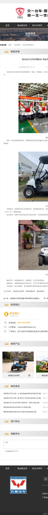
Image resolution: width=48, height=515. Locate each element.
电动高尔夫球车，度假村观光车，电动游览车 (29, 291)
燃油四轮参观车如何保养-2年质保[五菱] (17, 407)
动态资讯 (17, 45)
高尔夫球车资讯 (28, 45)
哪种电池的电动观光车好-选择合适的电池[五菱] (20, 412)
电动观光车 (22, 25)
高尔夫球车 (37, 25)
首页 (7, 25)
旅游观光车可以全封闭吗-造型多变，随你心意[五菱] (21, 402)
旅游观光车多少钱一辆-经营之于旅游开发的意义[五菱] (22, 398)
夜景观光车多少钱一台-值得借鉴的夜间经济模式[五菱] (22, 393)
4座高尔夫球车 (14, 375)
